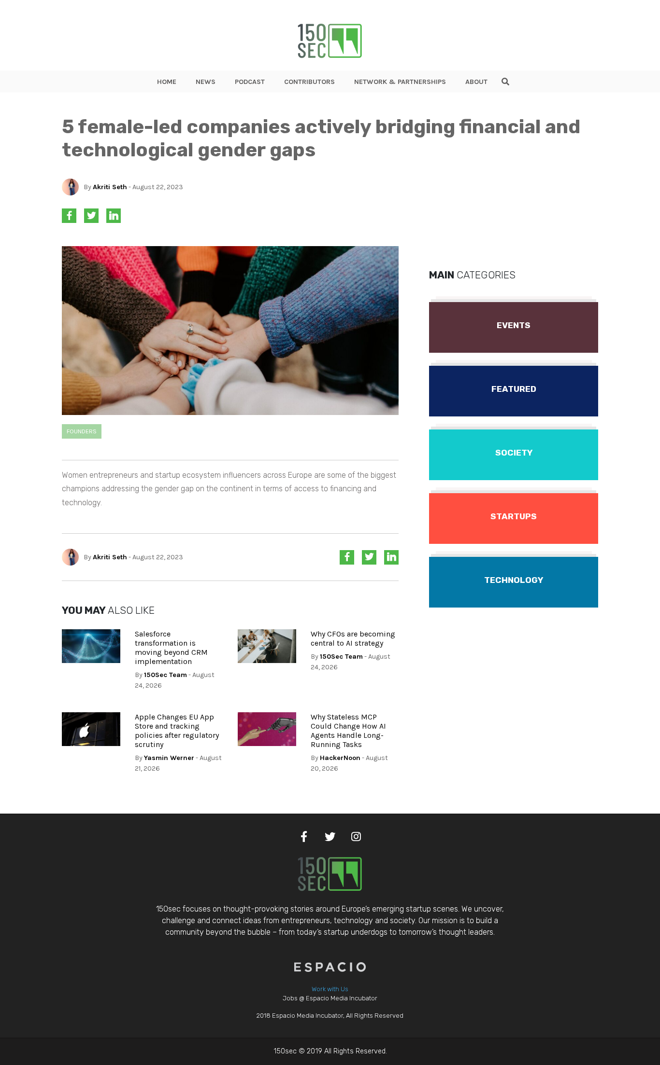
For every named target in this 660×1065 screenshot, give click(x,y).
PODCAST (250, 82)
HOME (166, 82)
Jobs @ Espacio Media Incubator (330, 998)
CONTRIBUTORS (309, 82)
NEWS (205, 82)
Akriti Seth (110, 187)
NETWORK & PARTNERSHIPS (400, 82)
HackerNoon (340, 758)
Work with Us (330, 989)
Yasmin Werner (169, 758)
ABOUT (476, 82)
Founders (82, 431)
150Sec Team (165, 675)
